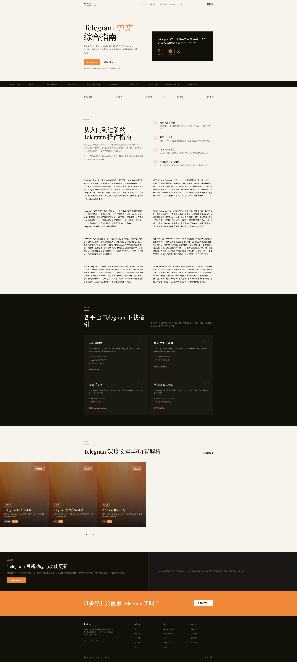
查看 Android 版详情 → (98, 408)
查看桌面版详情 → (95, 370)
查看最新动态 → (16, 580)
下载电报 (210, 4)
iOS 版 (165, 638)
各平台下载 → (92, 62)
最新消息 (152, 4)
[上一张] (86, 534)
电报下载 (163, 4)
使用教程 (173, 4)
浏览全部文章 (208, 453)
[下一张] (93, 534)
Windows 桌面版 (168, 629)
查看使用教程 (108, 62)
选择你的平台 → (204, 603)
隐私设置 (194, 638)
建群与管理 (194, 629)
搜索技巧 (194, 634)
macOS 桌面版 (167, 634)
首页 (143, 4)
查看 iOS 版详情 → (160, 366)
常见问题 (194, 642)
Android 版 (166, 642)
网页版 (165, 647)
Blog (182, 4)
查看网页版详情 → (160, 408)
